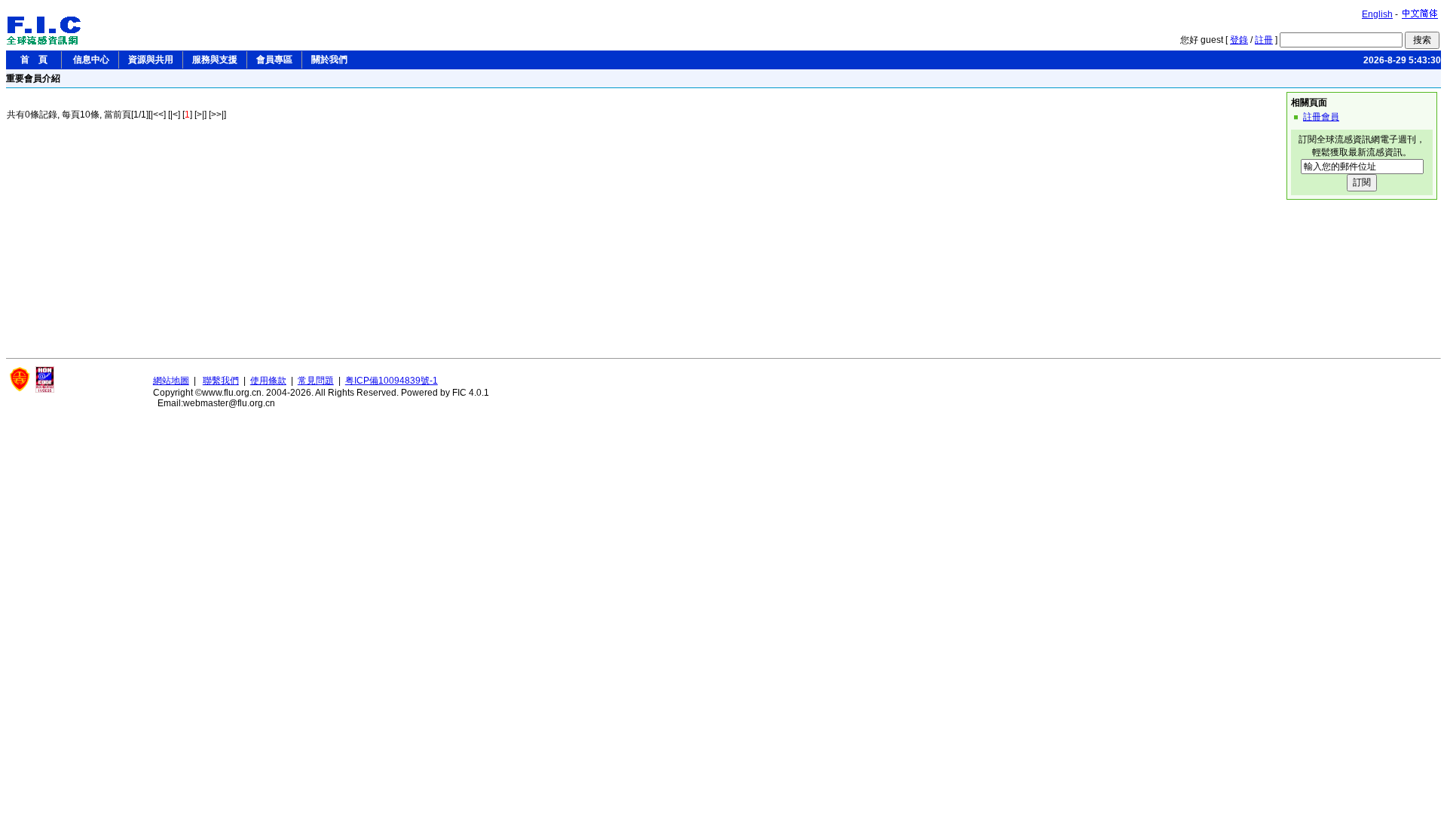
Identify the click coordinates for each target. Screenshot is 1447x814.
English (1377, 14)
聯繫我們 (221, 380)
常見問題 (316, 380)
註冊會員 (1321, 117)
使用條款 (268, 380)
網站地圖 (171, 380)
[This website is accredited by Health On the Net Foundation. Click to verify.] (44, 389)
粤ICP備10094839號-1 (391, 380)
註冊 (1264, 40)
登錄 (1239, 40)
